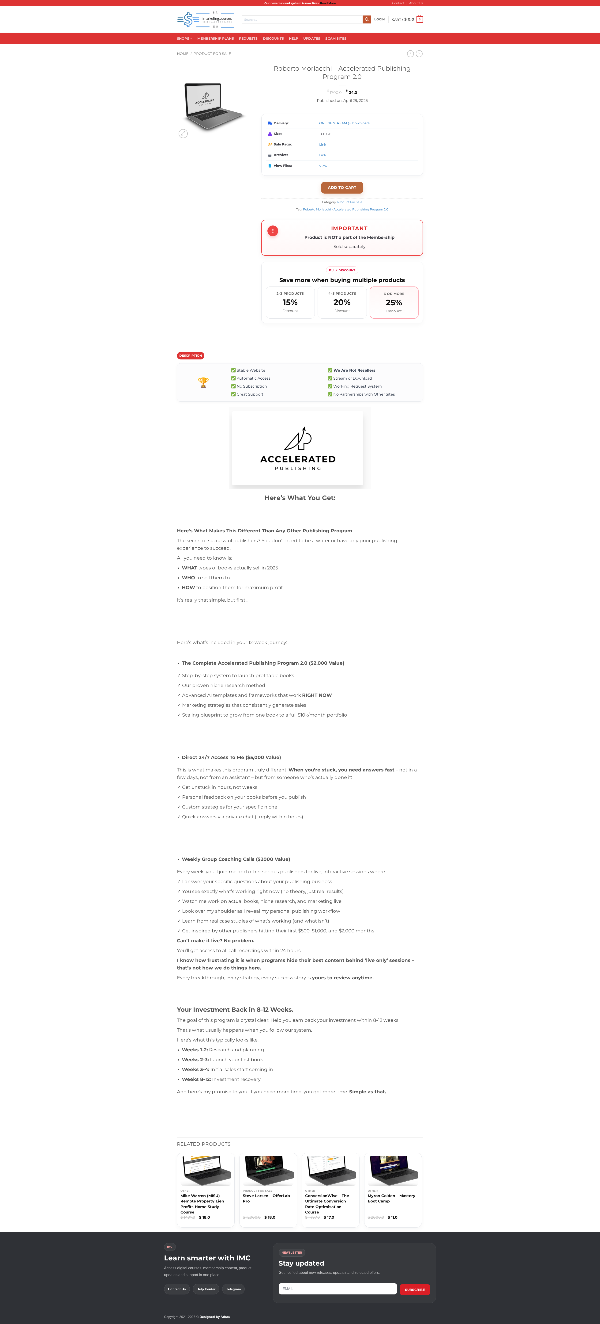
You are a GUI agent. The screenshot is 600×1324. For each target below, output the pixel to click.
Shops (183, 38)
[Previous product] (419, 53)
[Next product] (410, 53)
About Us (416, 3)
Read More (328, 3)
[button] (379, 19)
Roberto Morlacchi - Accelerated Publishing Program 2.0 (345, 209)
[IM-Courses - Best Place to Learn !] (206, 20)
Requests (248, 38)
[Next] (421, 1192)
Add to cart (342, 187)
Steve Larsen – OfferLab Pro (266, 1198)
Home (182, 53)
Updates (311, 38)
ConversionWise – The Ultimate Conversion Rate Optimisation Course (327, 1204)
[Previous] (177, 1192)
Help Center (206, 1289)
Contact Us (177, 1289)
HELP (293, 38)
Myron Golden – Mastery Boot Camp (391, 1198)
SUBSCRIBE (415, 1290)
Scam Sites (335, 38)
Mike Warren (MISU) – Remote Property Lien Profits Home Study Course (202, 1204)
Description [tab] (190, 355)
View (323, 166)
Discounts (273, 38)
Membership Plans (215, 38)
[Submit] (367, 19)
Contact (398, 3)
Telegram (233, 1289)
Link (322, 144)
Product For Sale (212, 53)
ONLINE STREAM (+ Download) (344, 123)
